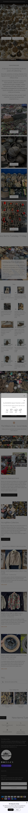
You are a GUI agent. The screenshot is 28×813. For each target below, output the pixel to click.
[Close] (26, 802)
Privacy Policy (15, 807)
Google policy (20, 807)
